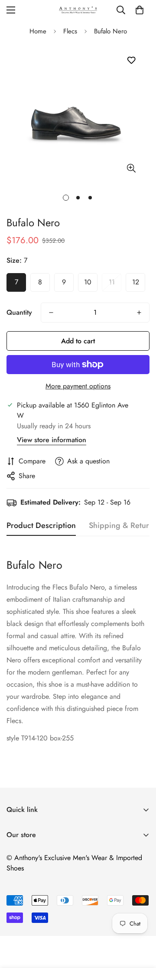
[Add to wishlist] (131, 60)
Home (37, 31)
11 (112, 282)
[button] (140, 10)
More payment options (78, 386)
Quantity (19, 312)
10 (87, 282)
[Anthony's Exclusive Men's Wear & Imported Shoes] (78, 10)
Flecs (70, 31)
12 (135, 282)
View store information (51, 440)
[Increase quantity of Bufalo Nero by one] (139, 312)
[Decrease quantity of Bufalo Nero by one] (51, 312)
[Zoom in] (131, 168)
